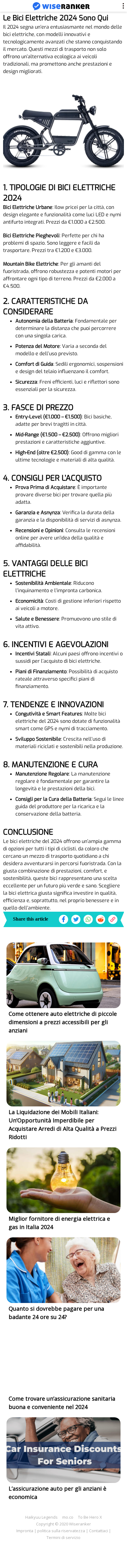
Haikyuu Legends (41, 1517)
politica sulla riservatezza (61, 1530)
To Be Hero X (90, 1517)
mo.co (67, 1517)
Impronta (24, 1530)
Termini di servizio (63, 1537)
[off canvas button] (9, 6)
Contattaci (98, 1530)
